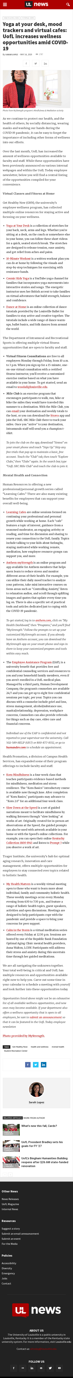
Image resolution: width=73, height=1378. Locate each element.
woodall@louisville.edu (32, 387)
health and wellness (39, 1046)
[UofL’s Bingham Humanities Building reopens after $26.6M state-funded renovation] (11, 1162)
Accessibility (9, 1263)
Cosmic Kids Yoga (17, 278)
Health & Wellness (11, 18)
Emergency (8, 1273)
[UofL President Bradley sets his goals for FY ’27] (11, 1146)
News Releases (10, 1199)
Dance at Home (16, 307)
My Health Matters (18, 884)
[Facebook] (13, 1368)
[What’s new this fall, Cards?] (11, 1130)
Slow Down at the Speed (21, 807)
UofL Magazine (10, 1204)
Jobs (4, 1278)
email (15, 411)
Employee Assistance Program (32, 662)
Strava (54, 415)
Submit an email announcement (20, 1233)
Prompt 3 (56, 842)
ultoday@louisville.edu (43, 1348)
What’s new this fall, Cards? (39, 1126)
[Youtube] (59, 1368)
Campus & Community (8, 1133)
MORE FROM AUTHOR (34, 1117)
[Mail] (41, 1368)
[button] (68, 4)
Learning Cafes (16, 512)
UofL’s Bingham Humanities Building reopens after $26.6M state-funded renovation (44, 1162)
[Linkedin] (32, 1368)
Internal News (28, 18)
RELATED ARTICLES (13, 1117)
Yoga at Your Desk (18, 225)
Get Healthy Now (20, 1046)
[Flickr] (22, 1368)
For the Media (9, 1243)
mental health (58, 1046)
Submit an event (11, 1238)
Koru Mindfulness (17, 774)
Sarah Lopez (11, 55)
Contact (6, 1283)
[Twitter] (50, 1368)
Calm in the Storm (18, 930)
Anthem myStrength (19, 562)
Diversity (7, 1268)
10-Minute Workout (18, 258)
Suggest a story (11, 1228)
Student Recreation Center (16, 1051)
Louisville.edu (63, 1341)
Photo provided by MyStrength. (24, 1036)
